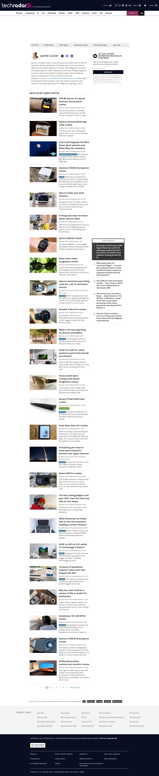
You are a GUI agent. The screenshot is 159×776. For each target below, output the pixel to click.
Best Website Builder (44, 726)
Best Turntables (105, 713)
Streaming (52, 13)
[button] (153, 5)
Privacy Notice (116, 77)
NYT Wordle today (100, 45)
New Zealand (117, 701)
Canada (99, 701)
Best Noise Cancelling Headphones (111, 717)
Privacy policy (35, 759)
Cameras (85, 13)
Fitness (62, 13)
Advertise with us (86, 759)
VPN (77, 13)
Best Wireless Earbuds (107, 721)
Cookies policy (60, 759)
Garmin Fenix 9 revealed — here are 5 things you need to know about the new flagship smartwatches (109, 317)
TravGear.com (45, 78)
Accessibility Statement (38, 763)
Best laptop (64, 45)
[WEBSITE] (71, 56)
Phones (19, 13)
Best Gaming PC (66, 721)
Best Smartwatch (88, 726)
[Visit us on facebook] (116, 5)
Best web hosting (81, 45)
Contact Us (83, 754)
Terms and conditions (112, 754)
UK (84, 701)
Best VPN (116, 45)
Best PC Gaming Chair (68, 726)
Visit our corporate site (108, 738)
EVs (101, 13)
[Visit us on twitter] (119, 5)
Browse (109, 13)
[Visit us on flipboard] (126, 5)
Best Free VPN (42, 717)
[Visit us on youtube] (123, 5)
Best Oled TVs (87, 721)
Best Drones (134, 721)
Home (94, 13)
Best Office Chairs (105, 726)
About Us (33, 754)
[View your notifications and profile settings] (145, 5)
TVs (43, 13)
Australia (107, 701)
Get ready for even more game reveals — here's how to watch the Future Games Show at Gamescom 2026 (109, 284)
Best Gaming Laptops (68, 717)
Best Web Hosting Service (46, 721)
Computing (29, 13)
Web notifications (110, 759)
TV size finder (48, 45)
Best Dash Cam (135, 717)
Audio (70, 13)
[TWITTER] (62, 56)
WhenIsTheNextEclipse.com (66, 78)
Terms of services (114, 76)
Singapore (91, 701)
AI (38, 13)
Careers (57, 763)
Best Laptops (65, 713)
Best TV (84, 717)
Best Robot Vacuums (137, 726)
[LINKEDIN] (67, 56)
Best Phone (86, 713)
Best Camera (134, 713)
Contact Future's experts (63, 754)
